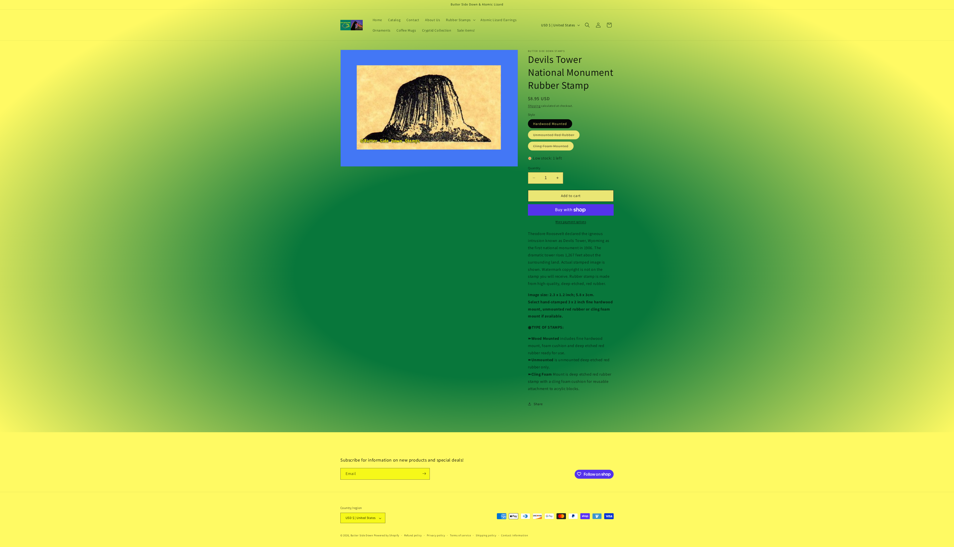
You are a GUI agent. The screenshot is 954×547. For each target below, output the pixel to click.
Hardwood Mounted (550, 123)
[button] (460, 20)
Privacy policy (436, 535)
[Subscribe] (424, 473)
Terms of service (460, 535)
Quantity (534, 168)
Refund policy (413, 535)
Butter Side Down (362, 535)
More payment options (571, 222)
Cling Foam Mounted (553, 147)
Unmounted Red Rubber (556, 135)
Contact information (514, 535)
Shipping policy (486, 535)
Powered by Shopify (386, 535)
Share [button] (538, 404)
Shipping (534, 106)
